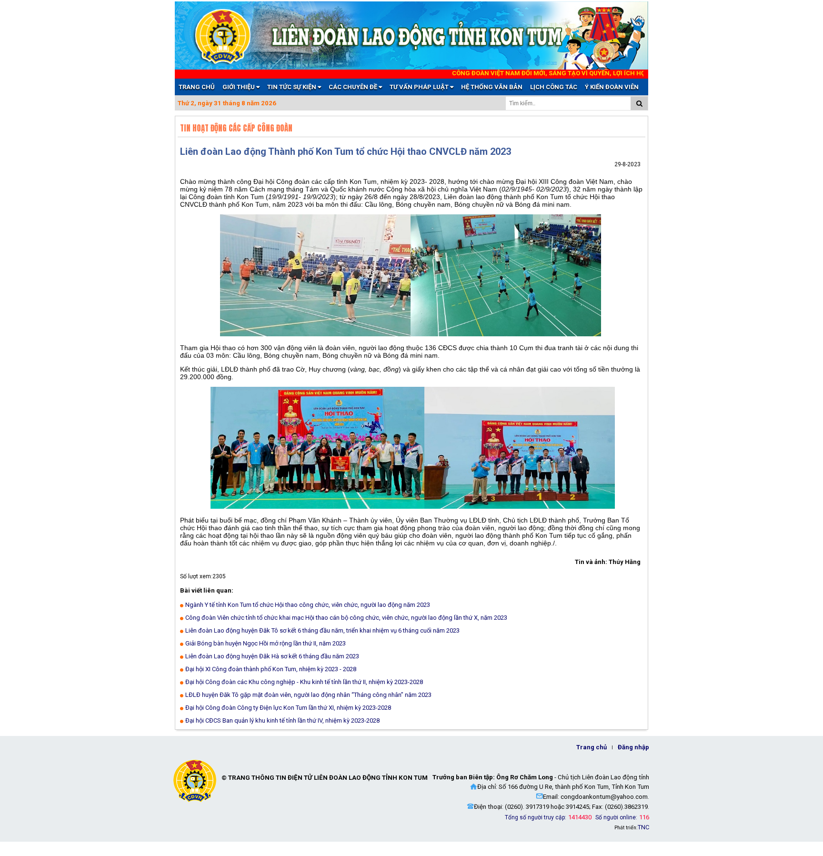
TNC (643, 827)
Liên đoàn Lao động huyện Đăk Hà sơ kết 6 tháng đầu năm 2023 (272, 656)
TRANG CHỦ (197, 87)
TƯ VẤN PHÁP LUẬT (420, 87)
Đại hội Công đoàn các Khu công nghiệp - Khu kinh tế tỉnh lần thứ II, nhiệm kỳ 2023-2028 (304, 681)
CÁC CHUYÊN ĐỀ (354, 87)
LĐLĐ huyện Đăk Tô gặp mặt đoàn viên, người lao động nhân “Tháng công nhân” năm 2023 (308, 694)
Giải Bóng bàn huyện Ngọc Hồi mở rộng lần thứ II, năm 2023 (265, 643)
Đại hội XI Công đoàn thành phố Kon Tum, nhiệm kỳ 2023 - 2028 (270, 669)
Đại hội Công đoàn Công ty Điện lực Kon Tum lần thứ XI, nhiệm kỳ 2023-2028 (288, 707)
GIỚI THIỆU (239, 87)
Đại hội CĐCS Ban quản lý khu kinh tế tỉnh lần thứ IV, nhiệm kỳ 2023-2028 (282, 720)
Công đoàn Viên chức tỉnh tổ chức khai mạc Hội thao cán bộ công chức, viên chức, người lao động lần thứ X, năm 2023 (346, 617)
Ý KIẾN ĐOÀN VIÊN (612, 87)
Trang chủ (591, 747)
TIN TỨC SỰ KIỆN (292, 87)
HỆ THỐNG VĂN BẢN (491, 87)
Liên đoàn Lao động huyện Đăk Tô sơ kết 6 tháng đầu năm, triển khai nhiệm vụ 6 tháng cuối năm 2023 (322, 630)
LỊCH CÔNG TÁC (553, 87)
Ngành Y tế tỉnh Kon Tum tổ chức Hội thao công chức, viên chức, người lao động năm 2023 (307, 604)
